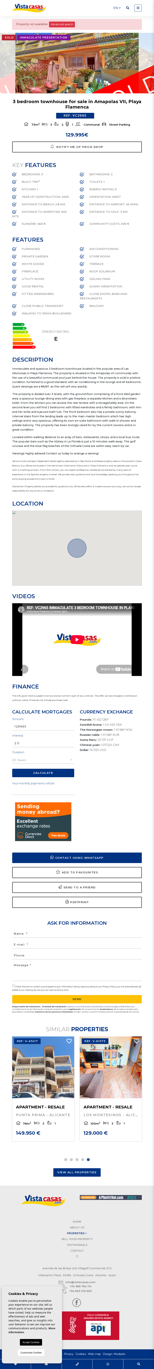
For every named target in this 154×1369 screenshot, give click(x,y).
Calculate (43, 773)
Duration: (18, 752)
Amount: (18, 719)
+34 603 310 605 (80, 1291)
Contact (77, 1250)
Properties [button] (76, 1233)
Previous (4, 63)
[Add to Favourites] (67, 1042)
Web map (94, 1354)
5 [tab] (88, 1159)
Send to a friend (79, 887)
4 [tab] (82, 1159)
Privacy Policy (109, 986)
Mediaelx (119, 1354)
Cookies (80, 1354)
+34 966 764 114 (80, 1286)
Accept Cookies (31, 1342)
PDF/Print (79, 902)
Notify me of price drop (79, 147)
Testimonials (77, 1245)
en (116, 8)
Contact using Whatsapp (79, 857)
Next (149, 63)
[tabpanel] (111, 1088)
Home (77, 1221)
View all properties (77, 1172)
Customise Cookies (31, 1352)
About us (77, 1227)
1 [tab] (65, 1159)
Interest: (18, 735)
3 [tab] (77, 1159)
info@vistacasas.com (80, 1282)
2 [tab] (71, 1159)
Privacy (68, 1354)
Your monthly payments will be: (33, 783)
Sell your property (77, 1239)
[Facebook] (76, 1302)
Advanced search (62, 24)
